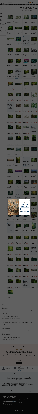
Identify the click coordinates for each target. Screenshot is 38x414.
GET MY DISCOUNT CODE (24, 211)
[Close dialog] (29, 200)
